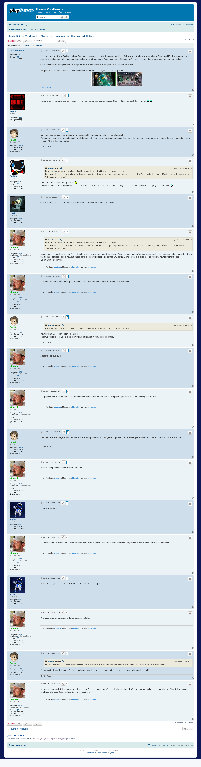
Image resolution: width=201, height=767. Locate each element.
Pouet (13, 139)
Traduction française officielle (97, 753)
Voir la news (45, 87)
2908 (20, 219)
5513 (20, 117)
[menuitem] (24, 25)
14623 (20, 145)
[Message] (41, 51)
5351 (20, 182)
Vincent (14, 247)
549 (19, 524)
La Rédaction (17, 51)
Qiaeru (112, 753)
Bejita (13, 111)
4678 (20, 253)
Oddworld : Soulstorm (32, 45)
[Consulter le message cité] (61, 168)
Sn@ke (13, 176)
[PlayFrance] (22, 10)
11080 (20, 54)
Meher (13, 519)
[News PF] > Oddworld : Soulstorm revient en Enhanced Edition (51, 36)
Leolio (13, 213)
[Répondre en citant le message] (190, 51)
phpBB (93, 751)
